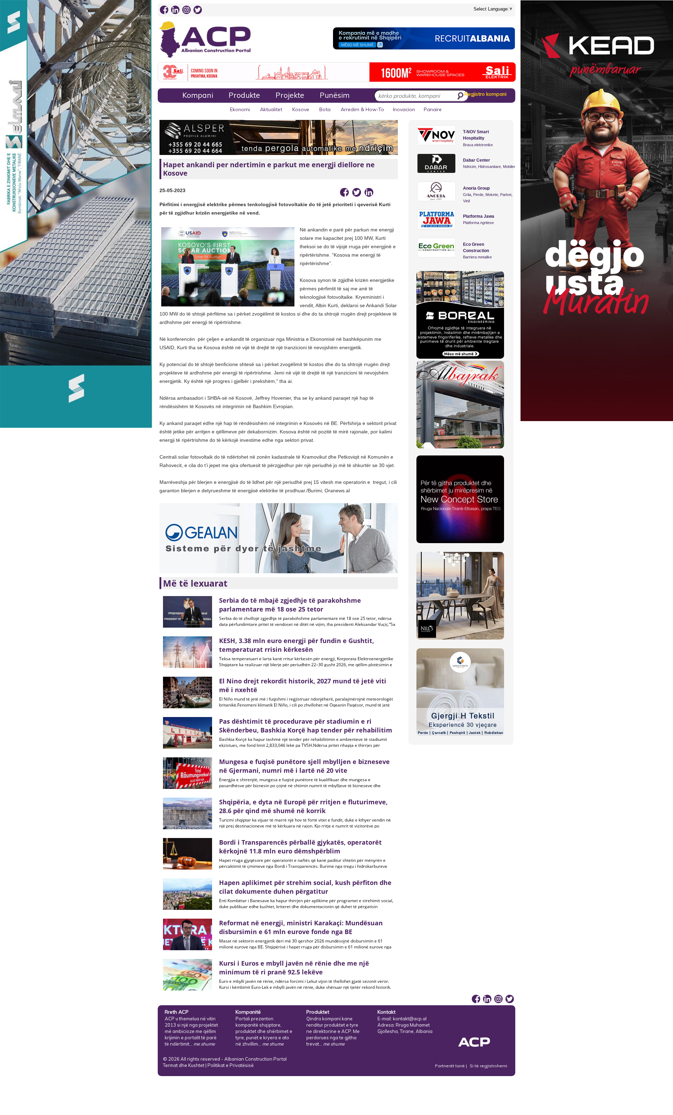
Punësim (334, 95)
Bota (325, 109)
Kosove (300, 109)
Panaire (433, 109)
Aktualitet (271, 109)
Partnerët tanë (450, 1065)
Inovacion (404, 109)
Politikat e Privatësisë (231, 1065)
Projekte (290, 95)
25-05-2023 (172, 190)
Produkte (244, 95)
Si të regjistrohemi (488, 1065)
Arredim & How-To (362, 109)
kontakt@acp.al (410, 1018)
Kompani (197, 95)
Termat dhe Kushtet (183, 1065)
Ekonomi (240, 109)
